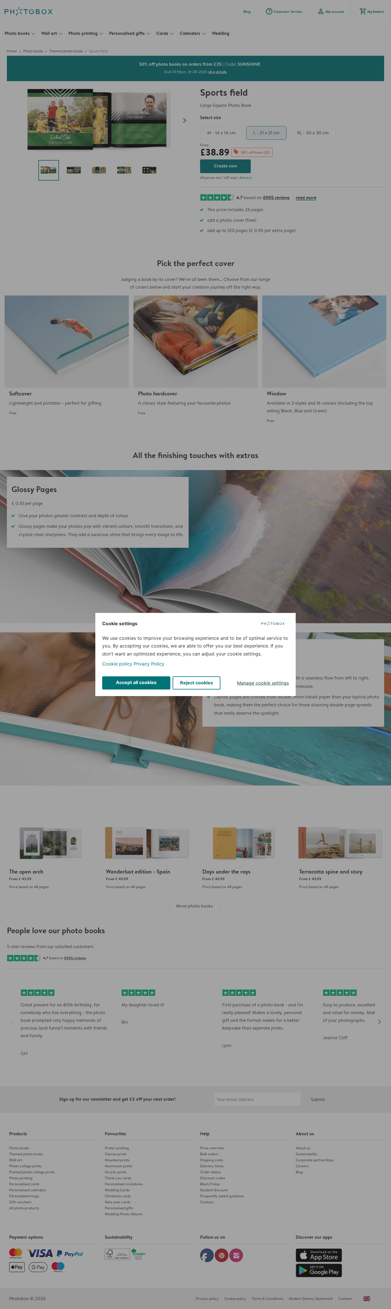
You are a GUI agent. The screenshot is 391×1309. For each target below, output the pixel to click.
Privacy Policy (149, 664)
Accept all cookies (136, 682)
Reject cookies (196, 683)
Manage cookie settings (263, 683)
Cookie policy (117, 664)
